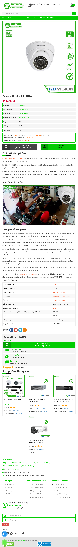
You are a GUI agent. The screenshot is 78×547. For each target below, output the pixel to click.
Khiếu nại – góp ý (10, 484)
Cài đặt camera (59, 491)
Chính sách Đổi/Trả (36, 494)
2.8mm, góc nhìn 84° (59, 300)
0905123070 (16, 469)
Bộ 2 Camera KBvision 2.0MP (13, 399)
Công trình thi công (60, 494)
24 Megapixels (41, 408)
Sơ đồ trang (8, 491)
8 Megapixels (66, 408)
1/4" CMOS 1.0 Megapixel (61, 292)
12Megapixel (40, 449)
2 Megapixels (16, 410)
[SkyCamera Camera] (13, 6)
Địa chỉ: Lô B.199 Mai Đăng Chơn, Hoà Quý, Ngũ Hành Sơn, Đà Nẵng (27, 463)
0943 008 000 (37, 135)
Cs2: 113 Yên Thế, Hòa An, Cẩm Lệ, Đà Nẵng (19, 466)
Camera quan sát (19, 18)
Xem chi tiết (29, 137)
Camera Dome (23, 113)
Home (4, 18)
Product (10, 18)
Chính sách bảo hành (36, 487)
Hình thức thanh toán (36, 497)
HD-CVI (55, 284)
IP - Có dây (19, 413)
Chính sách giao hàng (36, 484)
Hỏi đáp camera (59, 484)
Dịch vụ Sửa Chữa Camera (62, 497)
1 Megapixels (23, 109)
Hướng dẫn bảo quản (36, 491)
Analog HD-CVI (24, 117)
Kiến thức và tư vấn (60, 487)
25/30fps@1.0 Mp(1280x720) (61, 296)
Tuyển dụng (9, 487)
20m (54, 308)
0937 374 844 (17, 135)
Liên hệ (7, 494)
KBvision (30, 18)
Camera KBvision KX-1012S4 (12, 158)
